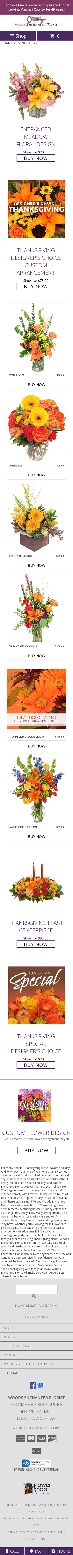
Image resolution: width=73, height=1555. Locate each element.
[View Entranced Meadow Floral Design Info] (36, 88)
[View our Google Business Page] (40, 1387)
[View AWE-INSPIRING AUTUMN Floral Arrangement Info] (36, 789)
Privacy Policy (19, 1532)
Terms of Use (36, 1539)
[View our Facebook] (33, 1387)
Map (38, 1551)
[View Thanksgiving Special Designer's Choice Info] (36, 995)
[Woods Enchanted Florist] (36, 25)
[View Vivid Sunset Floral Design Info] (36, 337)
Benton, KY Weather (18, 1518)
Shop (21, 35)
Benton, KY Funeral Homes (26, 1504)
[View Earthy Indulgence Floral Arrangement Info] (36, 518)
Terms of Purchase (48, 1532)
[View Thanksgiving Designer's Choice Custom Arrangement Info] (36, 209)
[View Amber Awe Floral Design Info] (36, 428)
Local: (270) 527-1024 (36, 1418)
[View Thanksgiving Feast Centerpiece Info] (36, 882)
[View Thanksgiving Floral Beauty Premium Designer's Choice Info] (36, 699)
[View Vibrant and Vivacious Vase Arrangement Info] (36, 608)
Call (13, 1551)
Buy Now (36, 158)
